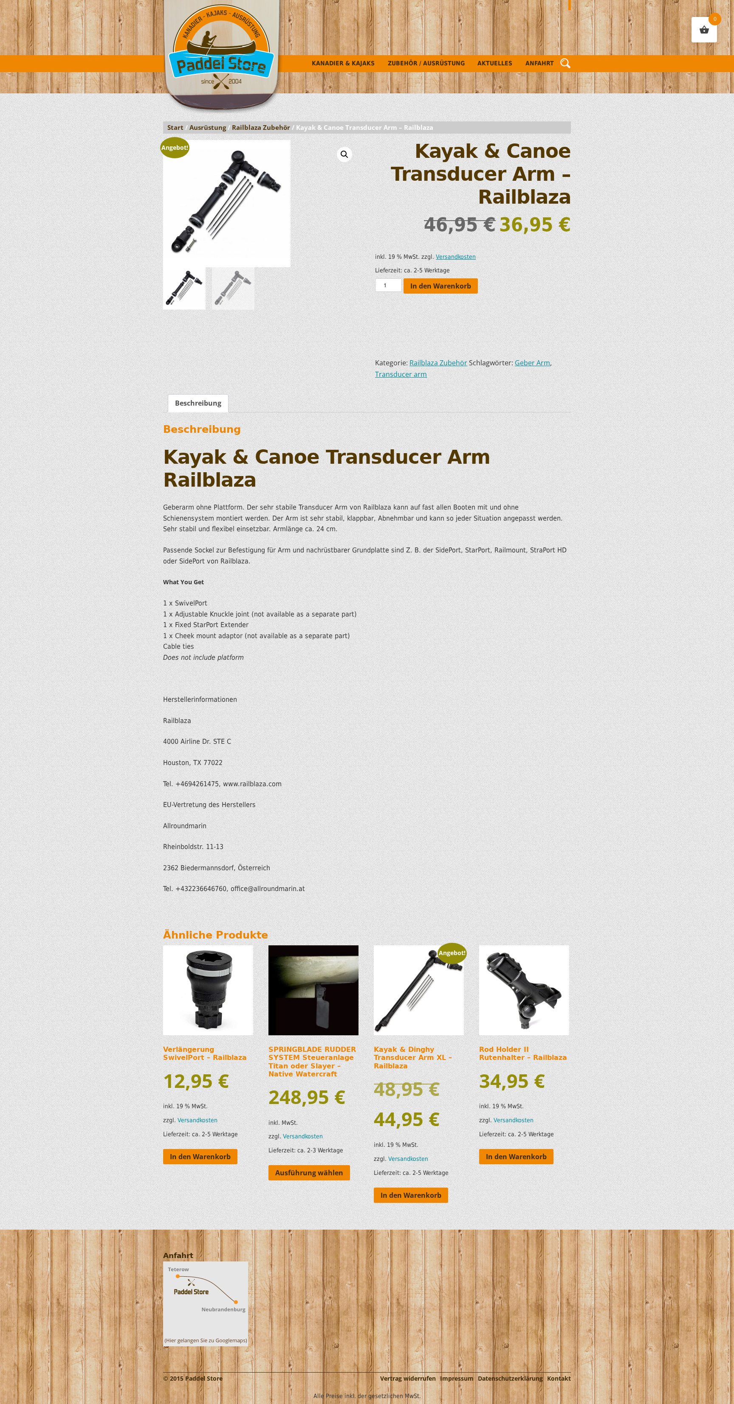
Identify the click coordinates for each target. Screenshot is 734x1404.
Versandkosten (456, 256)
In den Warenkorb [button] (200, 1156)
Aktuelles (494, 63)
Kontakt (559, 1378)
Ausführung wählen (309, 1172)
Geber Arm (532, 362)
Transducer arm (401, 374)
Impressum (457, 1378)
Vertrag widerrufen (408, 1378)
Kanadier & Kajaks (343, 63)
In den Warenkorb (440, 286)
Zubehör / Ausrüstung (426, 63)
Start (175, 127)
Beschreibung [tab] (198, 403)
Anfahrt (539, 63)
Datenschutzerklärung (510, 1378)
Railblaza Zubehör (261, 127)
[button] (344, 154)
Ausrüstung (207, 127)
